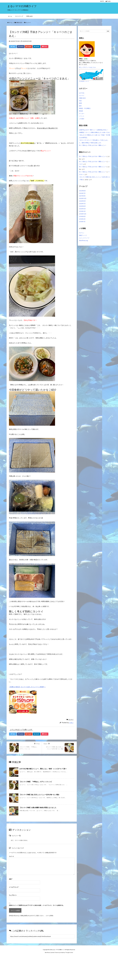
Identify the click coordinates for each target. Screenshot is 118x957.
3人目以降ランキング (84, 81)
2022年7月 (82, 193)
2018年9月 (82, 216)
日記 (80, 100)
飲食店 (81, 111)
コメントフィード (84, 238)
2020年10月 (82, 198)
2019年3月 (82, 211)
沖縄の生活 (82, 98)
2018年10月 (82, 214)
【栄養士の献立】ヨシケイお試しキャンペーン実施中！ (27, 687)
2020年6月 (82, 206)
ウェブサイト (13, 895)
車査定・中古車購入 (85, 108)
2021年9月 (82, 196)
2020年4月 (82, 208)
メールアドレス (14, 887)
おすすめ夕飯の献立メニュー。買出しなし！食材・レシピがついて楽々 (43, 769)
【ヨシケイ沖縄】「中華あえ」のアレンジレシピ (35, 782)
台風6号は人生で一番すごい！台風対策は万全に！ (93, 130)
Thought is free (69, 952)
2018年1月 (82, 221)
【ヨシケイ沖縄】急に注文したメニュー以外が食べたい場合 (39, 794)
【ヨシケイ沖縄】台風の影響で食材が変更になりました (37, 807)
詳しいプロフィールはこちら (87, 67)
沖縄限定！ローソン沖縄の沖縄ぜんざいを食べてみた (94, 132)
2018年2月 (82, 219)
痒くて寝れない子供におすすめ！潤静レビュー (92, 145)
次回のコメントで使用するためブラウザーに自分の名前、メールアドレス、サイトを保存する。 (36, 905)
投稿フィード (83, 235)
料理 (80, 103)
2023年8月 (82, 190)
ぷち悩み (81, 118)
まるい (71, 722)
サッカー (81, 113)
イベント (81, 116)
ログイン (81, 233)
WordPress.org (83, 240)
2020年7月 (82, 203)
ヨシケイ (70, 719)
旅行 (80, 106)
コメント (11, 856)
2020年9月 (82, 201)
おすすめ (81, 93)
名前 (11, 879)
